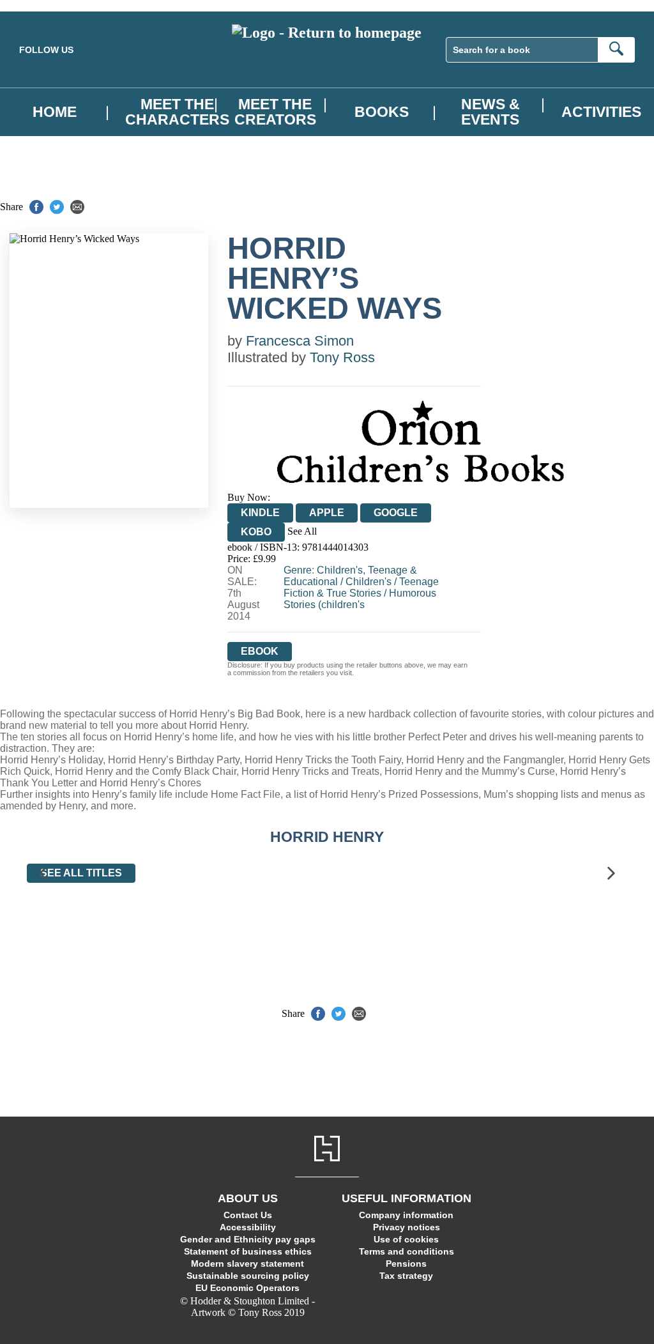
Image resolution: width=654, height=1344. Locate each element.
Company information (406, 1215)
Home (55, 112)
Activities (601, 112)
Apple (326, 512)
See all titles (81, 872)
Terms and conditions (406, 1251)
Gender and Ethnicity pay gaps (248, 1239)
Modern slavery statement (247, 1263)
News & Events (490, 111)
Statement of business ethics (248, 1251)
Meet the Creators (275, 111)
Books (381, 112)
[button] (42, 873)
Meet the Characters (177, 111)
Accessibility (248, 1227)
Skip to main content (41, 5)
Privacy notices (406, 1227)
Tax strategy (406, 1276)
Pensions (406, 1263)
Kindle (260, 512)
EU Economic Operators (247, 1288)
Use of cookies (406, 1239)
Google (396, 512)
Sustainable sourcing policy (247, 1276)
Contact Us (248, 1215)
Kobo (256, 531)
